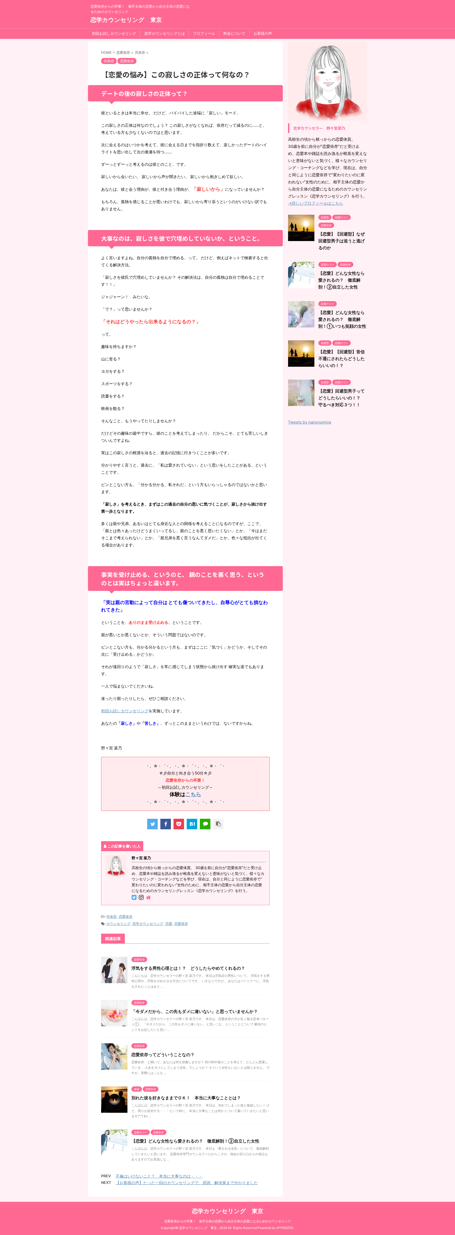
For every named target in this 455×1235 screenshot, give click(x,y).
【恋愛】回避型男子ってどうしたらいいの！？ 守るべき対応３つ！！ (341, 397)
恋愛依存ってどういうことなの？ (163, 1054)
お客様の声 (263, 33)
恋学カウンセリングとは (164, 33)
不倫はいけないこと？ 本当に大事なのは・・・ (159, 1176)
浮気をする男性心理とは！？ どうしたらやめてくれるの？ (188, 968)
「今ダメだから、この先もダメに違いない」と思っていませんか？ (194, 1011)
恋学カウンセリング (147, 924)
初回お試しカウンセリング (114, 33)
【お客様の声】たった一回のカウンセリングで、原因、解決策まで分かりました (187, 1182)
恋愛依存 (125, 916)
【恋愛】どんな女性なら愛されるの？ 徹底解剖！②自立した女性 (195, 1141)
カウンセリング (118, 924)
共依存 (111, 916)
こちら (193, 794)
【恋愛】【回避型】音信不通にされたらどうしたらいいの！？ (341, 358)
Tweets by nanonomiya (309, 422)
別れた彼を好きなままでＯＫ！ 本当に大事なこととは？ (186, 1097)
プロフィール (204, 33)
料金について (234, 33)
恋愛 (168, 924)
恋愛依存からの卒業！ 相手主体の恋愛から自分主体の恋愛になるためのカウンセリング (227, 1221)
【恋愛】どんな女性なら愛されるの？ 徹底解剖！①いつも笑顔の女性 (342, 319)
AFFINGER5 (284, 1228)
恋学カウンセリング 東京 (126, 19)
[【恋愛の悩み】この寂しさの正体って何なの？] (192, 824)
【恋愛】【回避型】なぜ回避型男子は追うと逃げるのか (341, 240)
